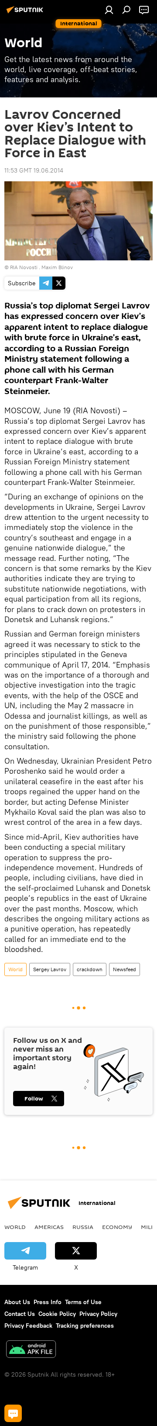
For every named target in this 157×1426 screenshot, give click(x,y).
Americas (49, 1227)
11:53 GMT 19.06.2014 (33, 170)
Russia (82, 1227)
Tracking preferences (85, 1325)
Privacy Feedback (28, 1325)
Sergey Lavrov (49, 969)
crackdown (89, 969)
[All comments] (13, 1413)
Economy (117, 1227)
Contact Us (19, 1314)
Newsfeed (124, 969)
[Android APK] (31, 1350)
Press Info (47, 1302)
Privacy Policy (98, 1314)
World (15, 969)
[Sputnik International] (26, 13)
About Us (17, 1302)
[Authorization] (109, 9)
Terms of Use (83, 1302)
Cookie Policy (57, 1314)
